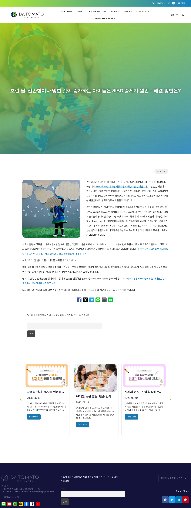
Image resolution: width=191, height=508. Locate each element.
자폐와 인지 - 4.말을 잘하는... (45, 391)
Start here (66, 11)
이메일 (30, 320)
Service (127, 11)
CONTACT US (143, 11)
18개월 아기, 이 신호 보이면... (94, 396)
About (80, 11)
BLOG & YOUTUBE (98, 11)
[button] (183, 15)
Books (115, 11)
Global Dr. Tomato (104, 18)
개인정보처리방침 (10, 497)
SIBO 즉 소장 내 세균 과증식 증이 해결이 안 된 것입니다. (121, 186)
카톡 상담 (180, 3)
